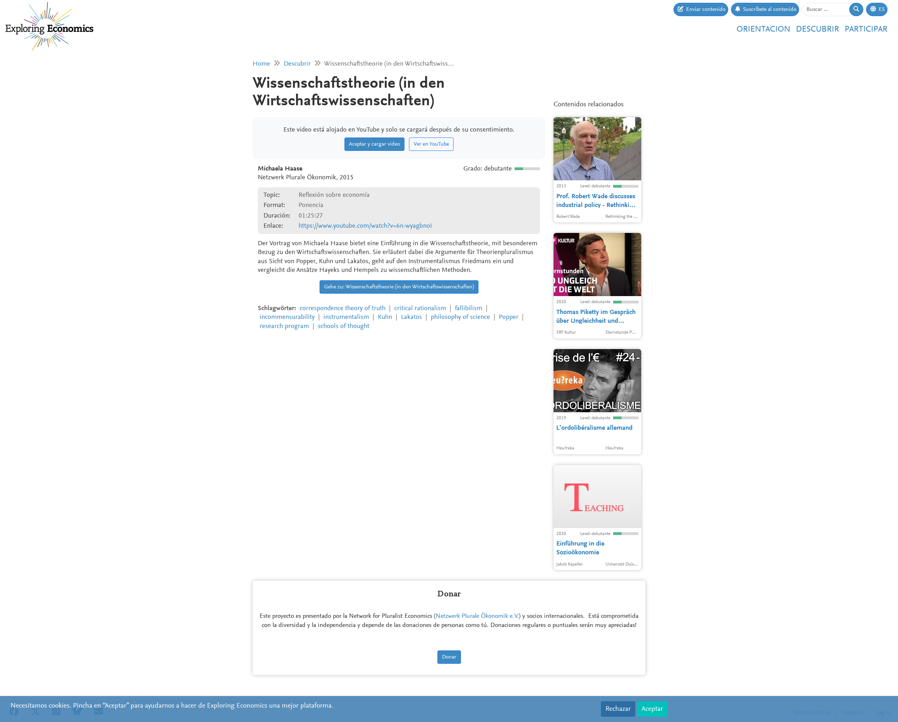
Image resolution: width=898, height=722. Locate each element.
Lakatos (411, 317)
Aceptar (652, 709)
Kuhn (385, 317)
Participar (866, 29)
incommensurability (287, 317)
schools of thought (343, 326)
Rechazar (618, 709)
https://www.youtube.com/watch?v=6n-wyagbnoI (365, 226)
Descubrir (817, 29)
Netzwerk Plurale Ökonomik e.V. (477, 616)
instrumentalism (346, 317)
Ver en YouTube (431, 144)
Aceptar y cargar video (374, 144)
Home (261, 64)
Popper (508, 317)
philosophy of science (460, 317)
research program (284, 326)
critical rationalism (420, 308)
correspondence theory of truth (343, 308)
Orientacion (763, 29)
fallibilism (468, 308)
